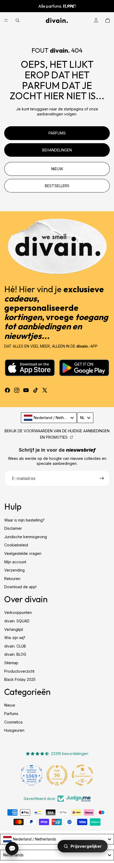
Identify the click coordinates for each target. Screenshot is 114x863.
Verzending (14, 570)
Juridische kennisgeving (25, 536)
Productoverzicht (19, 671)
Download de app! (20, 587)
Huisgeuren (14, 730)
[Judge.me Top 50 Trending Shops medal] (57, 775)
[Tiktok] (35, 390)
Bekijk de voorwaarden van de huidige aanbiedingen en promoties (57, 434)
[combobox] (49, 417)
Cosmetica (13, 722)
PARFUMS (57, 133)
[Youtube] (26, 390)
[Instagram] (17, 390)
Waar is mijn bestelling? (24, 520)
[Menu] (6, 20)
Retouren (12, 578)
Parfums (11, 713)
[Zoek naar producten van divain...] (17, 20)
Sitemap (11, 662)
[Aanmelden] (101, 478)
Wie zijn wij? (14, 637)
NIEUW (57, 169)
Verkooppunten (18, 612)
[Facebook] (7, 390)
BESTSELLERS (57, 185)
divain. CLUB (15, 646)
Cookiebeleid (16, 545)
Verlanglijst (13, 629)
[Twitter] (45, 390)
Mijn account (15, 562)
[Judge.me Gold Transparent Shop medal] (82, 775)
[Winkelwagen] (107, 20)
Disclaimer (13, 528)
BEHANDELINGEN (57, 150)
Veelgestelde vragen (22, 553)
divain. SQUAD (16, 621)
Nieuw (9, 705)
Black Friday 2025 (20, 679)
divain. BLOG (15, 654)
